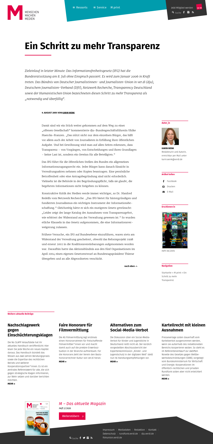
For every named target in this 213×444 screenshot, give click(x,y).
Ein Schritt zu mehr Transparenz (174, 276)
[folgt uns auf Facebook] (80, 438)
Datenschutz (109, 433)
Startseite (167, 272)
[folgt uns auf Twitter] (84, 438)
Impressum (109, 429)
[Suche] (70, 438)
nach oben (129, 266)
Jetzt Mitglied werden (182, 7)
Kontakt (152, 429)
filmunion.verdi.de (112, 437)
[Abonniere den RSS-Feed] (193, 12)
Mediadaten (124, 429)
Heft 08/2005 (168, 250)
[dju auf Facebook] (184, 12)
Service (101, 7)
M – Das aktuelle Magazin (82, 403)
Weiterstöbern (70, 416)
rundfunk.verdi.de (128, 433)
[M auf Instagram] (188, 12)
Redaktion (139, 429)
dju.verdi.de (147, 433)
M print (115, 7)
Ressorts (81, 7)
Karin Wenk (68, 112)
